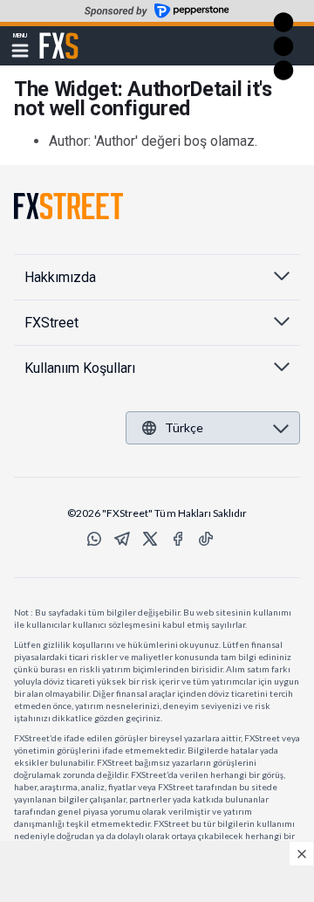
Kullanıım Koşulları (79, 368)
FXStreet (58, 36)
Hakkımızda (60, 277)
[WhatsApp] (94, 538)
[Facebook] (177, 538)
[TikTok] (205, 538)
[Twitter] (150, 538)
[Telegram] (122, 538)
